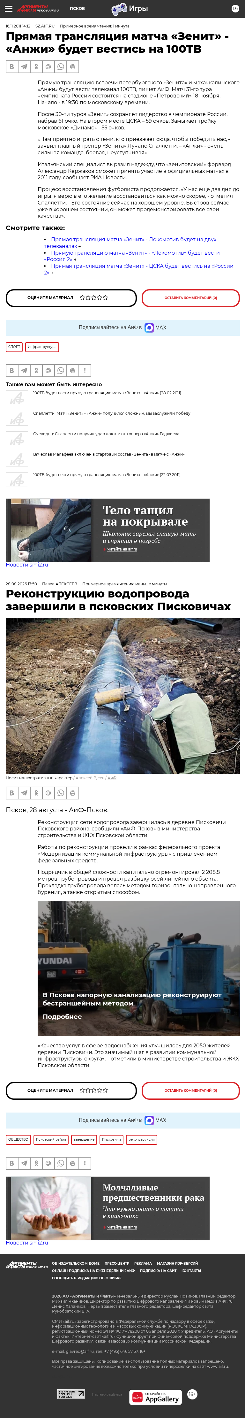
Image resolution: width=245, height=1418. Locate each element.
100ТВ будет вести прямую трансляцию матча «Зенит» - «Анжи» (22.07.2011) (107, 474)
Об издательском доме (76, 1263)
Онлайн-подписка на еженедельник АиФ (93, 1271)
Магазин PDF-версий (177, 1263)
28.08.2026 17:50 (21, 584)
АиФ (112, 777)
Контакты (191, 1271)
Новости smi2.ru (27, 565)
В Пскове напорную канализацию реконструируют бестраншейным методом (132, 999)
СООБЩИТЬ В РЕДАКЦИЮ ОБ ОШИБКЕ (87, 1278)
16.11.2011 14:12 (18, 26)
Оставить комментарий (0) (191, 298)
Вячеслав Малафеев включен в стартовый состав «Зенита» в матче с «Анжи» (109, 454)
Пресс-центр (117, 1263)
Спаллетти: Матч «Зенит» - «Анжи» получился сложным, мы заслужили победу (111, 413)
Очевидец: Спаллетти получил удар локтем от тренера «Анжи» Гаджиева (106, 433)
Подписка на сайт (158, 1271)
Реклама (143, 1263)
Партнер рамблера (107, 1394)
